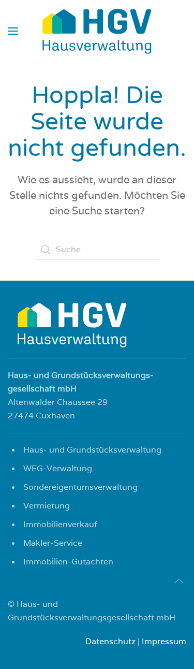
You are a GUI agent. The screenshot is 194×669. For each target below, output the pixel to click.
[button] (13, 31)
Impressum (164, 641)
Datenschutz (110, 641)
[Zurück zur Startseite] (97, 31)
